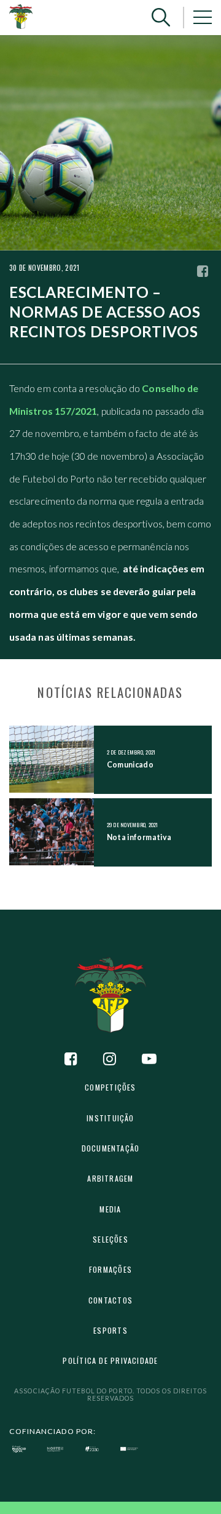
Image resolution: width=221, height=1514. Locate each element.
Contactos (110, 1300)
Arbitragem (110, 1178)
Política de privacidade (110, 1360)
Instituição (110, 1118)
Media (110, 1209)
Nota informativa (139, 837)
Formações (110, 1269)
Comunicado (130, 764)
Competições (110, 1087)
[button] (161, 17)
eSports (110, 1330)
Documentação (111, 1148)
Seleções (110, 1239)
